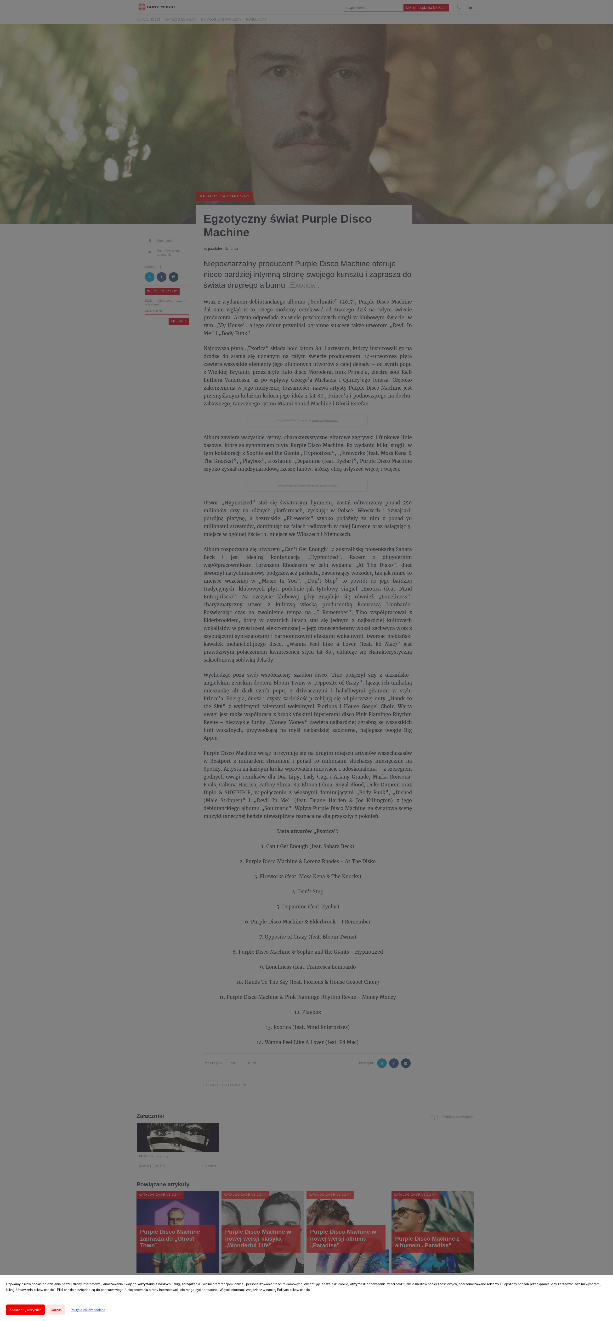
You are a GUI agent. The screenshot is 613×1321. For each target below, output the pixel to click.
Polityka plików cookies (88, 1310)
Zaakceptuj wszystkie (25, 1310)
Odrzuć (56, 1310)
